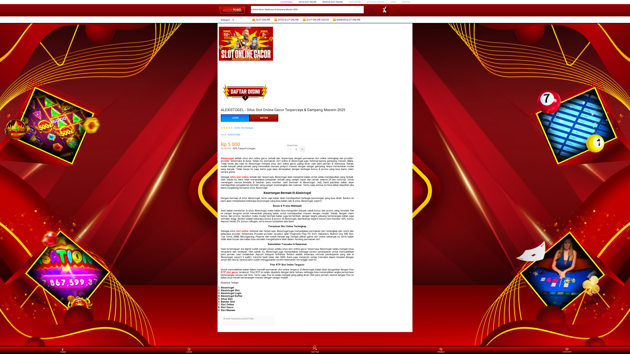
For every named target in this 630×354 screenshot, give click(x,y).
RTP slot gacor (229, 272)
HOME (63, 352)
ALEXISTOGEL (286, 2)
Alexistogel (227, 158)
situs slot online (239, 177)
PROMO (441, 352)
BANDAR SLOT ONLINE (333, 2)
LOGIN (393, 2)
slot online (242, 231)
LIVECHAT (567, 352)
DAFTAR (406, 2)
